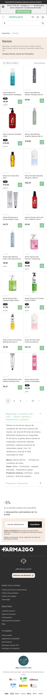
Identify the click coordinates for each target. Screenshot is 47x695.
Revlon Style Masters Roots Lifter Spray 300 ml (12, 258)
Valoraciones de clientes (11, 621)
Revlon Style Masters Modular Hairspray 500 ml (34, 93)
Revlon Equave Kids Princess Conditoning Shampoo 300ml (32, 258)
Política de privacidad (10, 593)
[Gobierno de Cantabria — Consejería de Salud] (34, 685)
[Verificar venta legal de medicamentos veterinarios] (13, 685)
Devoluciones (7, 642)
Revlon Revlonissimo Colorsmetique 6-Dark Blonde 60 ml (10, 218)
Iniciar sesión (7, 635)
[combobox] (23, 23)
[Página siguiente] (38, 400)
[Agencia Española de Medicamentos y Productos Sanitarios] (13, 679)
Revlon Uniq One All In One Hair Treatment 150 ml (34, 218)
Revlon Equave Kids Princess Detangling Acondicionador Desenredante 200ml (32, 380)
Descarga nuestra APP (10, 645)
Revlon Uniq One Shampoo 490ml (12, 135)
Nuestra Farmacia (9, 614)
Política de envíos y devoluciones (14, 590)
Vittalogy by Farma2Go (11, 648)
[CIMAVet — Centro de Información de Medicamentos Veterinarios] (34, 679)
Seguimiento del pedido (11, 639)
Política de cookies (9, 596)
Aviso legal (6, 599)
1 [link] (8, 401)
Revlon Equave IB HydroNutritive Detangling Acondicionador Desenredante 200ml (12, 94)
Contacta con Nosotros (22, 575)
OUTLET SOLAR (23, 12)
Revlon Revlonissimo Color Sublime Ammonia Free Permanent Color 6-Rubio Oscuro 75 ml (12, 380)
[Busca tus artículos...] (42, 23)
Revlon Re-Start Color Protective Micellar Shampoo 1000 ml (32, 341)
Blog (3, 624)
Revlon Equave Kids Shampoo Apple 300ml (11, 299)
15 (33, 401)
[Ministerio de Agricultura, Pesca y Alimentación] (23, 685)
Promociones (7, 617)
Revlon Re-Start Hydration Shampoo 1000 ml (34, 177)
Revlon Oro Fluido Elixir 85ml (11, 177)
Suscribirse (35, 524)
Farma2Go (6, 33)
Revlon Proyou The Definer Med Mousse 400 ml (12, 341)
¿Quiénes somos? (8, 611)
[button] (27, 17)
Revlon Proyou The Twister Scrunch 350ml (34, 299)
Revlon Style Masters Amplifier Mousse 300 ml (34, 135)
